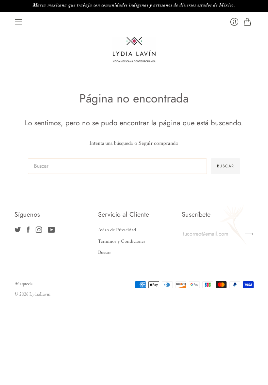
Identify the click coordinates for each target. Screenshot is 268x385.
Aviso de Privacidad (117, 230)
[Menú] (18, 22)
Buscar (104, 253)
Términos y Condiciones (121, 241)
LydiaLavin (39, 294)
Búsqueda (23, 284)
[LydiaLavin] (134, 50)
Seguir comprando (158, 143)
